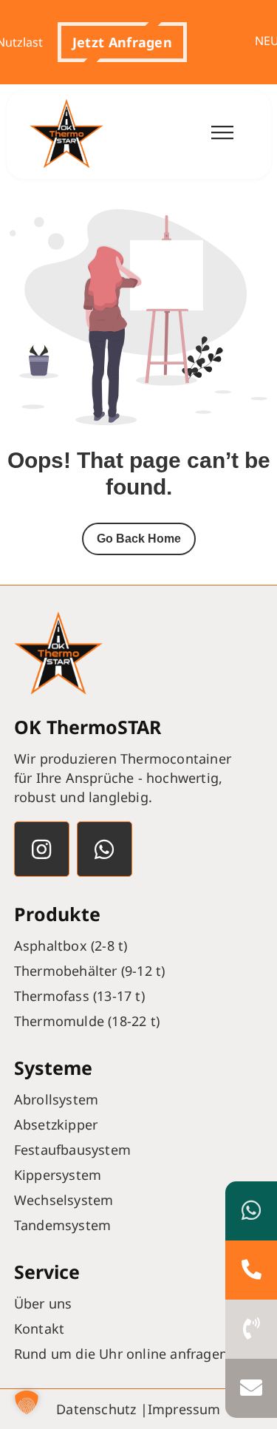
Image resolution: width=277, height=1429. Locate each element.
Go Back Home (139, 538)
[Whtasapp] (104, 849)
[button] (114, 42)
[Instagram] (41, 849)
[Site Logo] (66, 135)
